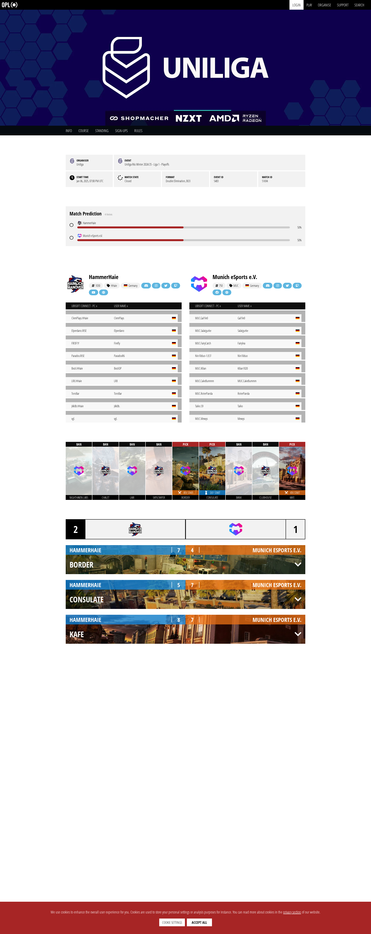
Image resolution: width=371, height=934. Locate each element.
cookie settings (172, 922)
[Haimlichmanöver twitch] (175, 286)
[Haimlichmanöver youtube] (93, 292)
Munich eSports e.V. (235, 277)
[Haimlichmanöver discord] (146, 286)
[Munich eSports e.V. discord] (267, 286)
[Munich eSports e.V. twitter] (287, 286)
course (83, 130)
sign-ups (121, 130)
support (343, 4)
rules (138, 130)
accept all (199, 922)
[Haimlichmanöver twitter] (165, 286)
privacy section (292, 912)
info (69, 130)
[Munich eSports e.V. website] (226, 292)
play (309, 4)
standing (102, 130)
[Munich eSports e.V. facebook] (217, 292)
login (296, 4)
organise (324, 4)
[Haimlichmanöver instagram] (156, 286)
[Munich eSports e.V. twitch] (297, 286)
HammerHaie (103, 277)
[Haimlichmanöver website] (103, 292)
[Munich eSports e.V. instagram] (277, 286)
